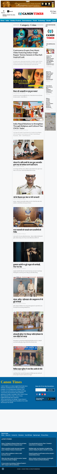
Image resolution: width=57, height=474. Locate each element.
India (7, 20)
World (35, 20)
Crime (54, 20)
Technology (41, 20)
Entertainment (27, 20)
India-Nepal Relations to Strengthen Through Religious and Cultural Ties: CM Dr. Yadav (28, 126)
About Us (8, 435)
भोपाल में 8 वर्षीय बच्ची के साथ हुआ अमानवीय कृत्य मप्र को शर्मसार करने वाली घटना (27, 163)
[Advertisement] (28, 420)
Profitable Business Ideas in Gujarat (10, 405)
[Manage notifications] (3, 469)
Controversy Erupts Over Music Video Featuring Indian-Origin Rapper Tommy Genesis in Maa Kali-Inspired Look (28, 53)
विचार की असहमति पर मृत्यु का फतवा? (25, 91)
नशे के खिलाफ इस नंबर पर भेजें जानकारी (26, 197)
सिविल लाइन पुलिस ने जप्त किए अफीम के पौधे (27, 369)
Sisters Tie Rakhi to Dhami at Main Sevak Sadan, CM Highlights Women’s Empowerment (50, 60)
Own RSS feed (28, 435)
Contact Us (14, 435)
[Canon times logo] (50, 39)
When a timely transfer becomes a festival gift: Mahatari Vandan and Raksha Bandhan (41, 459)
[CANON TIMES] (50, 130)
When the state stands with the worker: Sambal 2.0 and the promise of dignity (13, 459)
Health (48, 20)
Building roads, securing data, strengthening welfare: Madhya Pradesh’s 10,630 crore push (41, 449)
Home (2, 20)
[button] (8, 11)
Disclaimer (21, 435)
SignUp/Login (36, 435)
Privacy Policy (44, 435)
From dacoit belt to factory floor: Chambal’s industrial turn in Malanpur (49, 89)
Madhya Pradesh (15, 20)
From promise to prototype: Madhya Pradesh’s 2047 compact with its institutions (13, 463)
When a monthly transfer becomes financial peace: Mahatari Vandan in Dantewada (49, 103)
